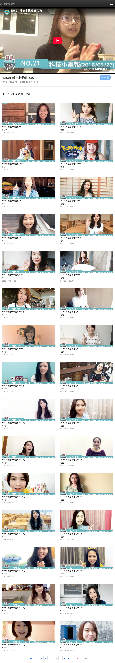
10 (73, 658)
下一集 (105, 77)
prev (30, 658)
